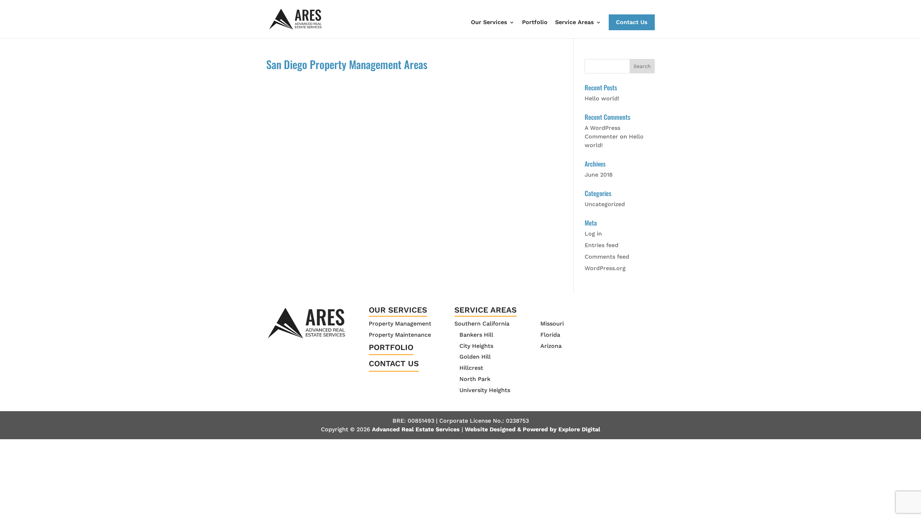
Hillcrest (471, 367)
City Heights (476, 345)
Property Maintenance (400, 334)
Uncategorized (605, 204)
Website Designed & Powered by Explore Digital (532, 429)
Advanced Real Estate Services (416, 429)
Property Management (400, 323)
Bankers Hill (476, 334)
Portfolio (535, 22)
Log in (593, 233)
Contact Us (632, 22)
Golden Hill (475, 356)
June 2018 (599, 174)
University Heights (484, 390)
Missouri (552, 323)
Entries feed (601, 245)
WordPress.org (605, 268)
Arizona (551, 345)
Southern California (481, 323)
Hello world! (602, 98)
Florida (550, 334)
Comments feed (607, 256)
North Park (474, 379)
